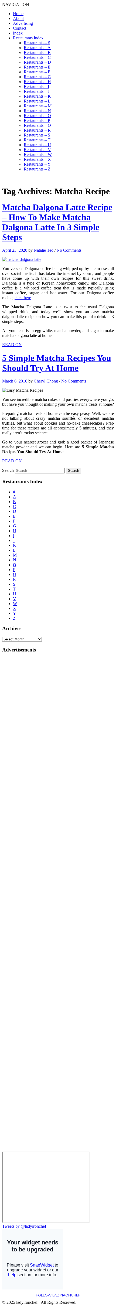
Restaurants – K (37, 96)
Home (18, 13)
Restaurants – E (37, 67)
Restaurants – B (37, 52)
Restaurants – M (38, 106)
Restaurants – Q (37, 125)
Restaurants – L (37, 101)
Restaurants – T (37, 140)
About (18, 18)
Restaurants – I (36, 86)
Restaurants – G (37, 76)
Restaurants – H (37, 81)
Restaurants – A (37, 47)
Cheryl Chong (46, 381)
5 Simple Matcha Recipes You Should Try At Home (56, 363)
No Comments (69, 250)
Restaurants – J (36, 91)
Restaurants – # (37, 42)
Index (18, 33)
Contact (19, 28)
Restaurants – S (37, 135)
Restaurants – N (37, 110)
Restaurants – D (37, 62)
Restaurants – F (37, 72)
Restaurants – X (37, 159)
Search (8, 470)
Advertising (23, 23)
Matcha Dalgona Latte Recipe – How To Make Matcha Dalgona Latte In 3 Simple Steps (57, 222)
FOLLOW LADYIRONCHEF (58, 1295)
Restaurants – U (37, 144)
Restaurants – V (37, 149)
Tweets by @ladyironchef (24, 1226)
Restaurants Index (28, 38)
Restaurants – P (37, 120)
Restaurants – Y (37, 164)
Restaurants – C (37, 57)
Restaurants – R (37, 130)
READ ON (12, 344)
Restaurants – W (38, 154)
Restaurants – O (37, 115)
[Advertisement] (23, 739)
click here (23, 297)
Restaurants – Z (37, 169)
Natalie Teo (43, 250)
